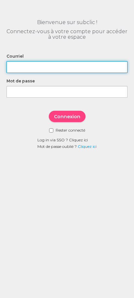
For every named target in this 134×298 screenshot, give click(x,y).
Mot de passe (21, 80)
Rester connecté (70, 130)
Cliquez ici (78, 139)
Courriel (15, 56)
